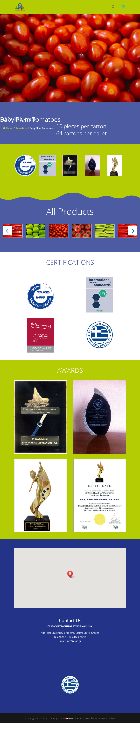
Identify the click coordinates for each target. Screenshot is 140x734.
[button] (7, 230)
